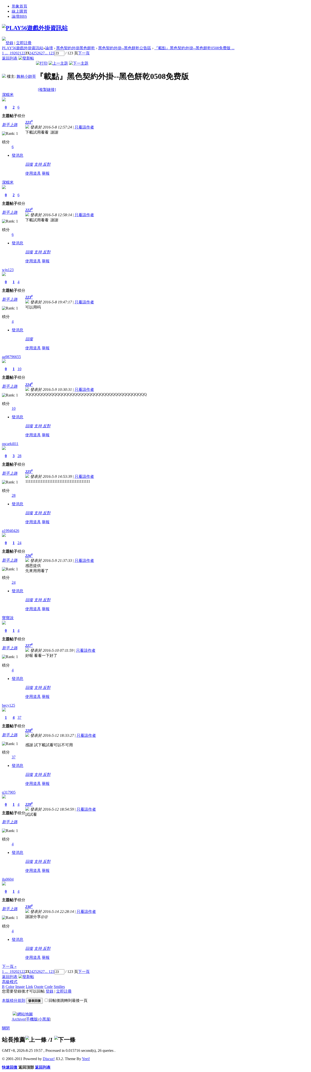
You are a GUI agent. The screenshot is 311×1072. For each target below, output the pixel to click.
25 (35, 53)
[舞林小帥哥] (4, 76)
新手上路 (9, 125)
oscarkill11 (10, 444)
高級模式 (9, 982)
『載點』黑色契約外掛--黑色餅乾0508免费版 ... (194, 48)
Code (48, 987)
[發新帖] (26, 58)
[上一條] (36, 1040)
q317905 (9, 792)
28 (19, 456)
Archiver (18, 1019)
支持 (38, 164)
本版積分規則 (13, 1000)
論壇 (19, 16)
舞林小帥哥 (26, 76)
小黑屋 (44, 1019)
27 (43, 53)
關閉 (6, 1028)
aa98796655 (11, 357)
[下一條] (65, 1040)
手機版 (32, 1019)
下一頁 (84, 53)
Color (10, 987)
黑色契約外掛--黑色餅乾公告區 (124, 48)
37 (19, 717)
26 (39, 53)
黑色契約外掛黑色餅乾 (75, 48)
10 (19, 369)
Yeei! (86, 1059)
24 (31, 53)
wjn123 (8, 270)
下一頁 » (9, 966)
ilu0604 (8, 879)
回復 (29, 164)
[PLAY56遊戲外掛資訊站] (35, 28)
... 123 (49, 53)
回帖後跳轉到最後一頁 (68, 1000)
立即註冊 (24, 43)
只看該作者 (84, 127)
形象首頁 (19, 6)
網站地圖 (25, 1014)
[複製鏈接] (47, 89)
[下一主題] (78, 63)
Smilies (59, 987)
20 (15, 53)
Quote (38, 987)
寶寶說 (8, 618)
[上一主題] (58, 63)
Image (20, 987)
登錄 (9, 43)
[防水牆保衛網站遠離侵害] (15, 1014)
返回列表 (9, 58)
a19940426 (10, 531)
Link (29, 987)
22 (23, 53)
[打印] (42, 63)
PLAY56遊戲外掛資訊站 (22, 48)
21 (19, 53)
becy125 (8, 705)
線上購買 (19, 11)
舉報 (46, 173)
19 (12, 53)
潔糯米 (8, 95)
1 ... (5, 53)
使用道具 (33, 173)
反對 (47, 164)
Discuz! (49, 1059)
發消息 (17, 155)
